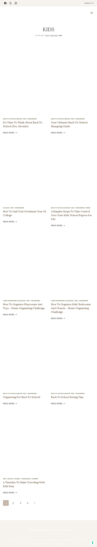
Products (69, 540)
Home (47, 35)
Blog (24, 540)
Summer (35, 478)
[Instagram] (16, 3)
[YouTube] (46, 536)
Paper (88, 208)
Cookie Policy (59, 544)
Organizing (54, 35)
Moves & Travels (13, 478)
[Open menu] (91, 13)
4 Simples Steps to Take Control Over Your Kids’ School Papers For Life (71, 215)
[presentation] (24, 83)
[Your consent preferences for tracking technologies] (92, 542)
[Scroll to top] (91, 537)
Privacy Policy (38, 544)
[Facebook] (5, 3)
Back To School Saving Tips (67, 397)
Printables (53, 540)
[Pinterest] (51, 536)
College (6, 208)
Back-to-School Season (12, 119)
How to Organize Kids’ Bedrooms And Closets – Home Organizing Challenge (71, 308)
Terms (82, 540)
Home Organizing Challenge (14, 300)
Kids (24, 119)
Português (37, 540)
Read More (10, 133)
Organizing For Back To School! (21, 397)
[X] (10, 3)
